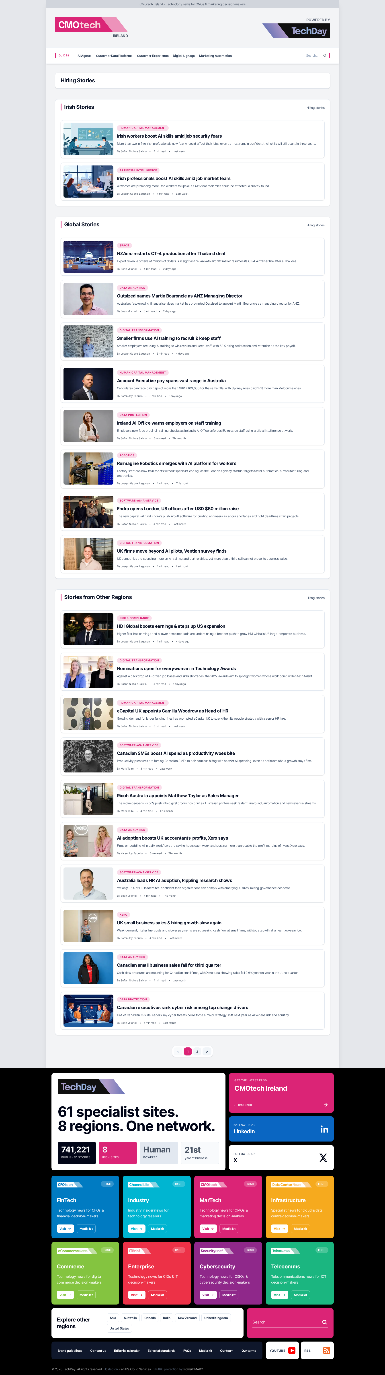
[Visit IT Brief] (148, 1250)
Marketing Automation (215, 56)
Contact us (98, 1350)
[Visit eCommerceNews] (77, 1250)
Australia (130, 1318)
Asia (113, 1318)
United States (119, 1328)
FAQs (187, 1350)
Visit (62, 1228)
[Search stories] (324, 1322)
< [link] (178, 1051)
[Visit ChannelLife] (148, 1184)
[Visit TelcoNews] (291, 1250)
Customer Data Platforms (114, 56)
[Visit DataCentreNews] (291, 1184)
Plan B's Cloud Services (135, 1369)
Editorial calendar (127, 1350)
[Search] (325, 55)
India (166, 1318)
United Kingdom (216, 1318)
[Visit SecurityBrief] (220, 1250)
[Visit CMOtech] (220, 1184)
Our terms (249, 1350)
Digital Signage (184, 56)
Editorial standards (161, 1350)
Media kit (86, 1228)
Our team (226, 1350)
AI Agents (85, 56)
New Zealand (187, 1318)
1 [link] (188, 1051)
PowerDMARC (193, 1369)
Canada (150, 1318)
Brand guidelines (70, 1350)
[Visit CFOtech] (77, 1184)
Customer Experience (152, 56)
